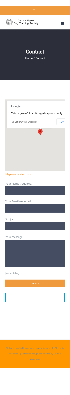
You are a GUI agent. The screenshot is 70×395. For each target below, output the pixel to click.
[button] (40, 132)
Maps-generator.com (18, 174)
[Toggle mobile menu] (63, 23)
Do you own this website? (24, 122)
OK (62, 121)
